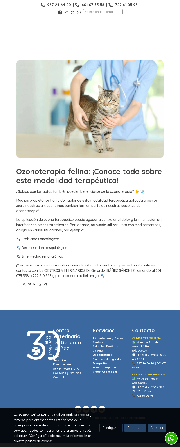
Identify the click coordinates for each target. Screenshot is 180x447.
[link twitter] (72, 12)
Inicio (57, 356)
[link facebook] (60, 12)
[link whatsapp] (79, 12)
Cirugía (98, 350)
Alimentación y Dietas (108, 338)
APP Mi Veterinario (66, 368)
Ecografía (100, 363)
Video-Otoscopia (105, 371)
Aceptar (157, 428)
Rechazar (135, 428)
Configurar (111, 428)
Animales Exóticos (105, 346)
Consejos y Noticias (67, 373)
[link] (28, 34)
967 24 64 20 (59, 4)
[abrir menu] (161, 34)
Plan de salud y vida (107, 359)
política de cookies (39, 441)
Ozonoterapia (102, 354)
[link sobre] (31, 345)
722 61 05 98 (126, 4)
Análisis (98, 342)
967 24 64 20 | (146, 363)
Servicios (59, 360)
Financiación (62, 364)
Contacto (59, 377)
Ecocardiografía (104, 367)
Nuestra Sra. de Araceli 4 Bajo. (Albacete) (145, 346)
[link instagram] (66, 12)
